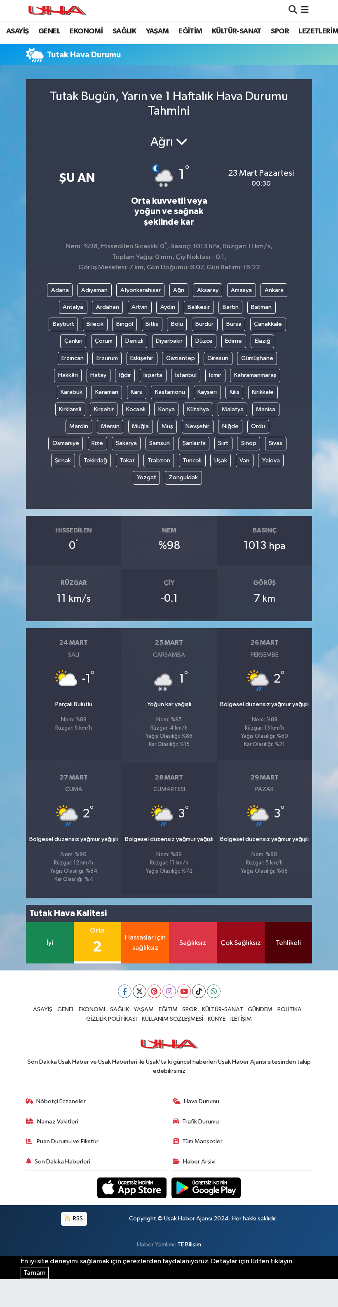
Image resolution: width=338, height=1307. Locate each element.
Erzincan (72, 358)
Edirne (233, 341)
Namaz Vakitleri (57, 1122)
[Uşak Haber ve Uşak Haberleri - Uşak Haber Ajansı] (57, 10)
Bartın (231, 307)
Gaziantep (180, 358)
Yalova (271, 460)
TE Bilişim (189, 1244)
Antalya (73, 307)
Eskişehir (141, 358)
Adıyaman (94, 290)
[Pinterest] (154, 991)
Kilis (234, 392)
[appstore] (133, 1187)
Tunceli (192, 460)
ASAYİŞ (17, 31)
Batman (261, 307)
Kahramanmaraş (255, 375)
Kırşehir (104, 409)
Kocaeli (136, 409)
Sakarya (126, 443)
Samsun (159, 443)
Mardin (78, 426)
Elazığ (262, 341)
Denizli (134, 341)
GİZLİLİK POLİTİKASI (111, 1019)
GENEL (49, 31)
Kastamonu (170, 392)
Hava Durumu (201, 1101)
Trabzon (159, 460)
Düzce (204, 341)
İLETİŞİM (241, 1019)
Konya (166, 409)
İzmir (215, 375)
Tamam (34, 1272)
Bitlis (152, 324)
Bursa (234, 324)
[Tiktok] (199, 991)
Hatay (98, 375)
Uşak (220, 460)
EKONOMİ (86, 31)
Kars (136, 392)
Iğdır (125, 375)
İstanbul (186, 375)
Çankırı (73, 341)
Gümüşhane (257, 358)
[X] (139, 991)
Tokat (127, 460)
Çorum (104, 341)
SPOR (280, 31)
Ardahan (107, 307)
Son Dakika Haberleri (62, 1162)
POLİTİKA (289, 1009)
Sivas (275, 443)
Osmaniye (65, 443)
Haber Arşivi (199, 1162)
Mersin (110, 426)
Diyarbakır (169, 341)
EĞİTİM (190, 31)
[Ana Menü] (305, 10)
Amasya (241, 290)
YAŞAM (157, 31)
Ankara (274, 290)
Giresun (217, 358)
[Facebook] (124, 991)
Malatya (233, 409)
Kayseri (207, 392)
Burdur (204, 324)
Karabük (71, 392)
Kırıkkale (263, 392)
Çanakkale (268, 324)
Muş (167, 426)
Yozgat (146, 477)
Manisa (265, 409)
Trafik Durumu (200, 1122)
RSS (77, 1218)
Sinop (248, 443)
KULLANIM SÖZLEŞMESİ (172, 1019)
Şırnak (63, 460)
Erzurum (107, 358)
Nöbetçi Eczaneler (61, 1101)
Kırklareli (70, 409)
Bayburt (63, 324)
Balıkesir (199, 307)
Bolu (177, 324)
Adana (60, 290)
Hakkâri (68, 375)
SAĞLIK (124, 31)
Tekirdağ (95, 460)
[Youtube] (184, 991)
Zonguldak (183, 477)
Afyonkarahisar (140, 290)
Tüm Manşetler (202, 1141)
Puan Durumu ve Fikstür (67, 1141)
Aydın (167, 307)
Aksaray (207, 290)
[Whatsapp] (214, 991)
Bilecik (95, 324)
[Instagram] (169, 991)
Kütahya (198, 409)
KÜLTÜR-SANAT (236, 31)
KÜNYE (216, 1019)
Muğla (140, 426)
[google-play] (206, 1187)
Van (244, 460)
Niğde (230, 426)
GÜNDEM (260, 1009)
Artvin (139, 307)
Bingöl (124, 324)
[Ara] (293, 10)
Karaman (106, 392)
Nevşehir (197, 426)
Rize (97, 443)
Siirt (223, 443)
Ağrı (178, 290)
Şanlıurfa (194, 443)
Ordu (258, 426)
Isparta (152, 375)
